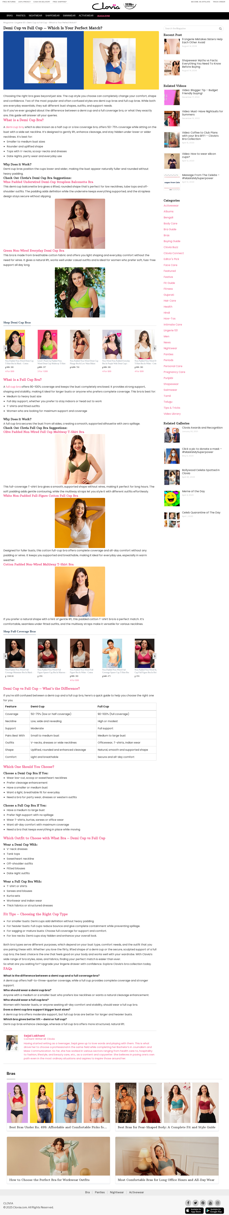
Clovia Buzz (171, 247)
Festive (168, 277)
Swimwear (170, 390)
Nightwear (170, 348)
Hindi (167, 313)
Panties (168, 354)
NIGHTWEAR (35, 15)
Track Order (219, 2)
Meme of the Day (193, 491)
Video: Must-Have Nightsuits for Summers (202, 112)
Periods (168, 360)
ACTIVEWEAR (86, 15)
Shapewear (171, 384)
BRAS (10, 15)
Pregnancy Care (174, 372)
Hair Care (170, 301)
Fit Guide (169, 283)
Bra (87, 1192)
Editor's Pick (171, 259)
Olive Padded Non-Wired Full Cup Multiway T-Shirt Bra (43, 432)
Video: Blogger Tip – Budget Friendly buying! (200, 91)
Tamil (167, 396)
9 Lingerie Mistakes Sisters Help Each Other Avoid (202, 40)
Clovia (51, 1039)
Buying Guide (172, 241)
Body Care (170, 223)
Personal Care (173, 366)
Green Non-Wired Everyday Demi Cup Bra (33, 250)
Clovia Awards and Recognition (202, 428)
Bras (166, 235)
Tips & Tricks (172, 408)
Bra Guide (170, 229)
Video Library (172, 414)
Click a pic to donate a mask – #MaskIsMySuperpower (202, 450)
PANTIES (20, 15)
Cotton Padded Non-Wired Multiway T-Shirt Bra (38, 564)
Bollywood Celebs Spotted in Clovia (201, 471)
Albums (169, 211)
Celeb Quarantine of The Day (201, 512)
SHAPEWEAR (52, 15)
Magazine (8, 22)
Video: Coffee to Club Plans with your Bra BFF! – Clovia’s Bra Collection (200, 136)
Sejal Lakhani (34, 1036)
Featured (170, 271)
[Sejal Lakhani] (12, 1050)
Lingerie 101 (20, 22)
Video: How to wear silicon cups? (199, 155)
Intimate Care (173, 324)
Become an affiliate (200, 2)
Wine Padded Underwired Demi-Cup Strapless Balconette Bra (48, 182)
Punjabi (168, 378)
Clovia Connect (174, 253)
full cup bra (13, 387)
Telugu (168, 402)
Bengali (168, 217)
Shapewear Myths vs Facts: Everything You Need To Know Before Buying (201, 63)
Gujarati (169, 295)
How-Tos (170, 318)
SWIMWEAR (69, 15)
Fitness (168, 289)
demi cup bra (14, 127)
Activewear (171, 206)
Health (168, 307)
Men (166, 336)
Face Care (170, 265)
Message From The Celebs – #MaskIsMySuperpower (200, 176)
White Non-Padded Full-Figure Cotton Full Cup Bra (40, 496)
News (167, 342)
